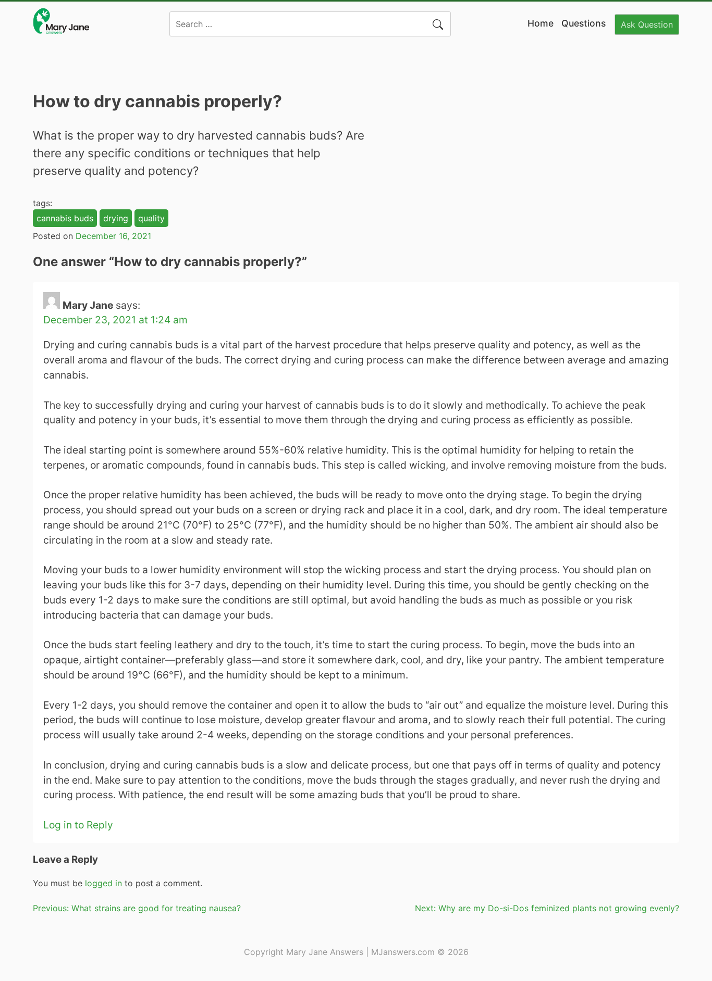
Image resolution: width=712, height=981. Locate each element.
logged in (103, 883)
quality (151, 218)
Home (540, 23)
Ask (647, 24)
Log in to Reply (78, 825)
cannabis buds (64, 218)
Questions (583, 23)
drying (115, 218)
